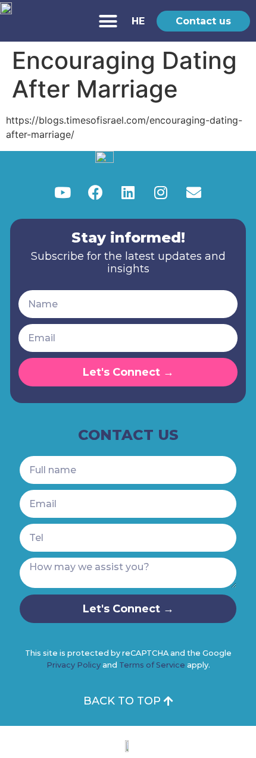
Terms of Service (152, 665)
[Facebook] (95, 192)
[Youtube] (62, 192)
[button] (108, 21)
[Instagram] (161, 192)
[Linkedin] (128, 192)
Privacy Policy (73, 665)
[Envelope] (193, 192)
